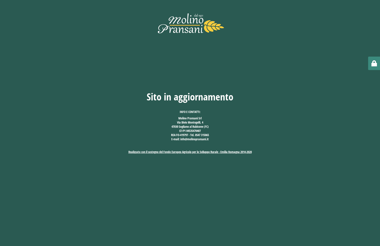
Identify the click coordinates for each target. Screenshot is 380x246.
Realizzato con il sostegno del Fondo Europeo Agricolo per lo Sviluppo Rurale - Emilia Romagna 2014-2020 (190, 152)
